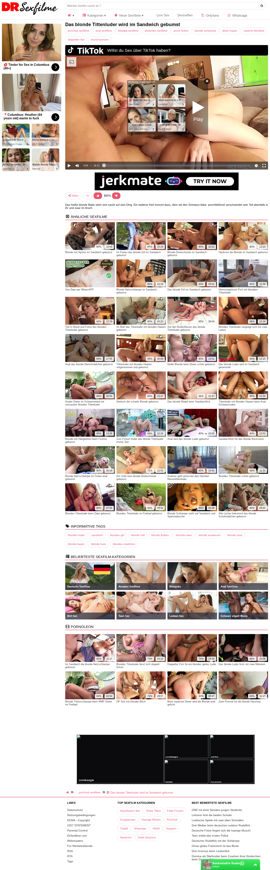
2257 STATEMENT (79, 825)
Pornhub (172, 819)
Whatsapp (239, 15)
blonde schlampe (205, 30)
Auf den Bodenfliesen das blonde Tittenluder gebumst (186, 328)
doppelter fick (76, 39)
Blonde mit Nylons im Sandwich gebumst (88, 252)
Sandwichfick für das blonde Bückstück (241, 438)
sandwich (97, 535)
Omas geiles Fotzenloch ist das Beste (215, 845)
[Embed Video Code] (87, 195)
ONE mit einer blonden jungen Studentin (217, 810)
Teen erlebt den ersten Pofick (210, 835)
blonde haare (76, 544)
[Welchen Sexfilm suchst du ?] (261, 5)
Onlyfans (212, 15)
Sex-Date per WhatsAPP (79, 289)
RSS (70, 851)
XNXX (156, 828)
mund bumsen (100, 39)
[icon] (70, 15)
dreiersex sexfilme (156, 30)
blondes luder (76, 535)
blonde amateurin (210, 535)
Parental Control (77, 830)
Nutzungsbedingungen (81, 815)
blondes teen (184, 535)
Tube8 (124, 828)
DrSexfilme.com (77, 835)
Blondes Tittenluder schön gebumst (239, 476)
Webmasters (75, 840)
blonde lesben (160, 535)
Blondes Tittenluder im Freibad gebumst (139, 513)
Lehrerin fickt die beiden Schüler (212, 815)
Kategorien (94, 15)
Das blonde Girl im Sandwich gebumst (189, 289)
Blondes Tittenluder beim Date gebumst (87, 513)
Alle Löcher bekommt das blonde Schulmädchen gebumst (237, 515)
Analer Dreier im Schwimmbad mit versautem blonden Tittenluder (84, 403)
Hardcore (126, 837)
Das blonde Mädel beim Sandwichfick (188, 401)
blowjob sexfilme (128, 30)
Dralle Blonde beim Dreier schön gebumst (191, 364)
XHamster (140, 828)
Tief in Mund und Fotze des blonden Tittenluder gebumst (85, 328)
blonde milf (138, 535)
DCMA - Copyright (78, 820)
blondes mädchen (124, 544)
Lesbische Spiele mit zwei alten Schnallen (218, 820)
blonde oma (234, 535)
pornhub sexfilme (78, 30)
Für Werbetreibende (80, 845)
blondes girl (117, 535)
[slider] (177, 166)
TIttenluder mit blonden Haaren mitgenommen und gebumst (134, 366)
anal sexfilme (103, 30)
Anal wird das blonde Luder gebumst (188, 438)
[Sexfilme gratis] (29, 14)
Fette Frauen (175, 810)
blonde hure (98, 544)
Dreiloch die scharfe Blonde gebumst (137, 401)
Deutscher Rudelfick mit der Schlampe (216, 840)
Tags (70, 861)
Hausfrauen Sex (130, 810)
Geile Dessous (147, 837)
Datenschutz (75, 810)
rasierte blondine (254, 30)
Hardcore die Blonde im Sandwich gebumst (243, 252)
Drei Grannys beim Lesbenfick (210, 851)
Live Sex (162, 15)
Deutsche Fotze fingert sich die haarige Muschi (221, 830)
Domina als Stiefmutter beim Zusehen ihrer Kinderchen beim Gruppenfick (226, 858)
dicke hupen (229, 30)
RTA (70, 856)
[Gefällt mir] (97, 195)
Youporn (171, 828)
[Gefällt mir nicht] (116, 195)
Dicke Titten (153, 810)
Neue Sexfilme (129, 15)
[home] (68, 792)
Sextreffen (185, 15)
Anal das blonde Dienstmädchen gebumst (89, 364)
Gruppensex (127, 819)
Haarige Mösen (151, 819)
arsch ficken (181, 30)
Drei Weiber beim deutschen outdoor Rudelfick (221, 825)
